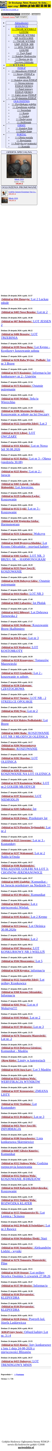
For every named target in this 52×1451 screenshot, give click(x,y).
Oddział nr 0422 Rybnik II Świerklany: (23, 1225)
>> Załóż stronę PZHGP (23, 95)
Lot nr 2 (42, 312)
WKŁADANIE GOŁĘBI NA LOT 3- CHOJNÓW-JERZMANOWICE (25, 870)
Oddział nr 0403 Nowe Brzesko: (19, 312)
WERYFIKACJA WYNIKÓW (20, 1081)
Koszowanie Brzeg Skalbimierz (24, 626)
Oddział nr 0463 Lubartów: (17, 603)
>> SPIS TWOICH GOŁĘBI (24, 49)
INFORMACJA (11, 1129)
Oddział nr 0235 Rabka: (15, 458)
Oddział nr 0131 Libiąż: (15, 433)
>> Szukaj (24, 116)
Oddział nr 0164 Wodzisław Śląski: (21, 1238)
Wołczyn (39, 533)
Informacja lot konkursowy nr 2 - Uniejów (26, 374)
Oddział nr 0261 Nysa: (14, 1004)
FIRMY (22, 125)
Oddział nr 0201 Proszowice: (17, 770)
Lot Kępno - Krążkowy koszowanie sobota (25, 348)
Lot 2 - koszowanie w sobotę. (21, 674)
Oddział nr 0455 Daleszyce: (17, 1361)
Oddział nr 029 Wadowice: (16, 647)
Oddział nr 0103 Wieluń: (15, 398)
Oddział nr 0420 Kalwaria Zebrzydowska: (24, 1188)
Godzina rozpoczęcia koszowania (24, 1165)
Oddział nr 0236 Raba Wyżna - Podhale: (24, 360)
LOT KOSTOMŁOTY (19, 648)
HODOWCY (21, 26)
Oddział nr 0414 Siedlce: (15, 593)
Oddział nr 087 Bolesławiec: (17, 321)
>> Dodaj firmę (24, 131)
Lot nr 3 (33, 638)
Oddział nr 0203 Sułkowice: (17, 809)
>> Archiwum (24, 122)
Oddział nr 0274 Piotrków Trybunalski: (23, 827)
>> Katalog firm (24, 128)
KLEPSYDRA (10, 1297)
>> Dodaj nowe (24, 119)
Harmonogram (10, 524)
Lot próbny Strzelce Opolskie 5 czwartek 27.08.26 (25, 1274)
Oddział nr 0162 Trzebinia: (16, 1104)
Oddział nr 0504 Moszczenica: (18, 961)
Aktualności (21, 22)
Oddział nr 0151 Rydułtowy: (17, 1116)
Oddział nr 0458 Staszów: (16, 904)
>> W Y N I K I (15, 65)
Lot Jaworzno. (24, 487)
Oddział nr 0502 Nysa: (14, 711)
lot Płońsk (39, 603)
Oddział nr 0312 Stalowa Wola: (19, 1078)
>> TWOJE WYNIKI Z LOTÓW (24, 31)
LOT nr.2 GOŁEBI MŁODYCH (25, 784)
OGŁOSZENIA (22, 101)
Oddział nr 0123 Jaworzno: (17, 840)
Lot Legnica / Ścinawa (23, 1214)
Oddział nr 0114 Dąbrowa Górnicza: (21, 1047)
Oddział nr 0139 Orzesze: (15, 1272)
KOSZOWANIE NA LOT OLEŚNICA (26, 773)
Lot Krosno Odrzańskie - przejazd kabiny (25, 544)
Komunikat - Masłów (14, 1051)
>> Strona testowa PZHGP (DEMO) (24, 84)
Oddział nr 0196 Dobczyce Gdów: (20, 581)
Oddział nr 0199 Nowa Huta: (17, 347)
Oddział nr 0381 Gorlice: (15, 555)
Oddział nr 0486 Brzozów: (16, 334)
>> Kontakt (24, 146)
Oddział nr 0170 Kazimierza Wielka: (22, 783)
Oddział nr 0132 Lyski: (14, 508)
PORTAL (21, 134)
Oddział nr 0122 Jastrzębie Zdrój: (20, 423)
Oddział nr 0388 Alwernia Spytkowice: (23, 411)
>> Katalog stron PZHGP (24, 80)
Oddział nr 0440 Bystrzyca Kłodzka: (22, 543)
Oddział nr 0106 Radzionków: (18, 865)
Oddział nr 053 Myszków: (16, 894)
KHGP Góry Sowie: (12, 1332)
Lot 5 (39, 961)
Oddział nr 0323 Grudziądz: (17, 673)
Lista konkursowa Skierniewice (22, 1140)
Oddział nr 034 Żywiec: (14, 638)
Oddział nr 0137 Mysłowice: (17, 1026)
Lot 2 (34, 939)
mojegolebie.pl (26, 1447)
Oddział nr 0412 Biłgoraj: (16, 612)
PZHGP (22, 68)
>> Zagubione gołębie (24, 107)
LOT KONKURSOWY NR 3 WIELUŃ (23, 949)
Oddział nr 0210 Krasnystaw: (18, 660)
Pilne (4, 1263)
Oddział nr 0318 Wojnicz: (16, 939)
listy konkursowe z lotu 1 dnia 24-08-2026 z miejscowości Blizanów (26, 1348)
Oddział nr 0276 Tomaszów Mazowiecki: (24, 1035)
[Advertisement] (19, 222)
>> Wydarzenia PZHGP (24, 98)
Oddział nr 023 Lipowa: (15, 926)
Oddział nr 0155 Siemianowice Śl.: (20, 1212)
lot (34, 809)
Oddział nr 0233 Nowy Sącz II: (18, 568)
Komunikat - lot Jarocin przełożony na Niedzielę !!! (25, 883)
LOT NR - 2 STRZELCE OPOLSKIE (23, 699)
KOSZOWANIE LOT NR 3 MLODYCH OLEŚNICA (25, 734)
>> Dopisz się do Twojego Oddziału (23, 61)
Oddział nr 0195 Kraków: (16, 916)
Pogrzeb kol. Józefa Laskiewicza (23, 1320)
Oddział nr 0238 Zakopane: (17, 685)
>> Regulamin (24, 140)
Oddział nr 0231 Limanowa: (17, 533)
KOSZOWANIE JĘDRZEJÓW (21, 1179)
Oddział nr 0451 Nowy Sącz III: (19, 1125)
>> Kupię (24, 113)
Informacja (8, 995)
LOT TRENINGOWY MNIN (20, 1363)
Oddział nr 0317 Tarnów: (15, 698)
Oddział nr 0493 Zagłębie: (16, 881)
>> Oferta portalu (24, 137)
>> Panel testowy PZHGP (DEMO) (24, 90)
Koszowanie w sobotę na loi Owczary (25, 414)
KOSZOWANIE (11, 571)
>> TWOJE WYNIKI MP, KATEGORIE (24, 37)
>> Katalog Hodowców (24, 56)
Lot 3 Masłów (42, 1069)
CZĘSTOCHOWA (12, 688)
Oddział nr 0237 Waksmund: (18, 853)
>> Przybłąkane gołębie (24, 104)
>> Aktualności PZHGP (24, 71)
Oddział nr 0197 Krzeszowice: (18, 796)
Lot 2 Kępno (39, 916)
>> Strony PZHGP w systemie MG (24, 75)
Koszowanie (9, 499)
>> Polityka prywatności (24, 143)
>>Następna (19, 1374)
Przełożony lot (38, 818)
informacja (38, 970)
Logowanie (36, 14)
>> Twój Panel (24, 53)
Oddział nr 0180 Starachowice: (19, 1138)
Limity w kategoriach (31, 1060)
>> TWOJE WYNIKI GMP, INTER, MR (24, 43)
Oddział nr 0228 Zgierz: (15, 818)
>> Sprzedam (24, 110)
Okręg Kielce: (9, 1060)
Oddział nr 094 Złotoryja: (16, 299)
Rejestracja (25, 14)
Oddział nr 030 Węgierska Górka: (20, 521)
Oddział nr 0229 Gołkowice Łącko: (20, 496)
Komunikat (38, 894)
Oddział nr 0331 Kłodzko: (16, 445)
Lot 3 (43, 423)
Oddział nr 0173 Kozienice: (17, 372)
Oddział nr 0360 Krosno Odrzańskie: (22, 992)
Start (44, 1238)
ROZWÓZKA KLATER (16, 1203)
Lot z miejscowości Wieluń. (19, 905)
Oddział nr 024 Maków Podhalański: (22, 720)
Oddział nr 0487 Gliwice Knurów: (20, 1150)
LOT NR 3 (36, 593)
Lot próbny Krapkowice (22, 981)
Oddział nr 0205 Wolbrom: (17, 625)
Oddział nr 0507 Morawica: (17, 948)
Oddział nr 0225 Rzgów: (15, 471)
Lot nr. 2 (6, 1039)
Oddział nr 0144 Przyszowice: (18, 1294)
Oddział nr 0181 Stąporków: (17, 1247)
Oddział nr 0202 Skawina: (16, 758)
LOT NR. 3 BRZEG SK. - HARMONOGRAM (23, 557)
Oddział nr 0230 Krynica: (16, 970)
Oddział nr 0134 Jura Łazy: (17, 1069)
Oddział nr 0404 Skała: (14, 733)
